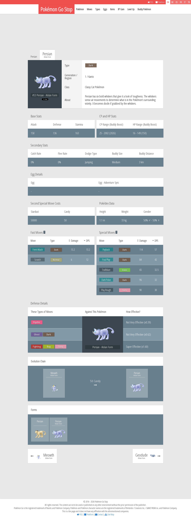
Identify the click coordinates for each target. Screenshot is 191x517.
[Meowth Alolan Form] (54, 393)
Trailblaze (106, 270)
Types (97, 9)
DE (172, 2)
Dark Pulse (106, 280)
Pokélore (89, 514)
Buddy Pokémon (144, 9)
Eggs (105, 9)
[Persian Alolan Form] (137, 393)
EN (168, 2)
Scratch (38, 259)
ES (177, 2)
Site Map (110, 514)
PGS (80, 514)
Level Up (130, 9)
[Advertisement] (95, 32)
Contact (100, 514)
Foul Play (106, 259)
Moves (89, 9)
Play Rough (106, 290)
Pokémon (80, 9)
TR (189, 2)
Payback (106, 249)
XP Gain (121, 9)
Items (112, 9)
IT (185, 2)
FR (181, 2)
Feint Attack (38, 249)
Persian (34, 56)
